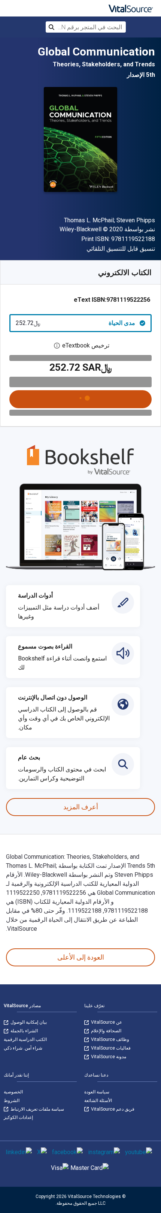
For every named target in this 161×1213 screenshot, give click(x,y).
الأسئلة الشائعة (98, 1100)
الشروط (11, 1100)
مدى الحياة (75, 322)
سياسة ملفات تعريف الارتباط (36, 1109)
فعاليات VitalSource (110, 1048)
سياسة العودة (96, 1092)
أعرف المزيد (80, 807)
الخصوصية (13, 1092)
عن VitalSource (106, 1022)
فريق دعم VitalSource (112, 1109)
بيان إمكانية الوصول (28, 1022)
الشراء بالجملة (23, 1030)
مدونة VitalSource (108, 1056)
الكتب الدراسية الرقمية (25, 1039)
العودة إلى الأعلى (80, 957)
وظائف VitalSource (109, 1039)
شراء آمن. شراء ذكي (23, 1048)
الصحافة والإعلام (105, 1030)
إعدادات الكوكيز (18, 1117)
